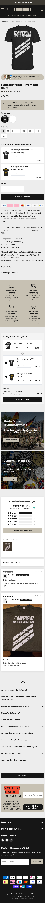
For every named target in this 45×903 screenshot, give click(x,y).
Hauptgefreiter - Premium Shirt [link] (25, 343)
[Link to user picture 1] (22, 630)
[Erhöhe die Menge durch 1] (21, 189)
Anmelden (36, 861)
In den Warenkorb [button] (22, 399)
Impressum (39, 894)
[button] (12, 160)
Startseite (4, 21)
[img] (8, 572)
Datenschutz (23, 894)
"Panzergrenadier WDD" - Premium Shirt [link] (22, 151)
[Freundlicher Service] (11, 314)
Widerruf (14, 894)
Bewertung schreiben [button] (22, 530)
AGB (31, 894)
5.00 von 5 (28, 506)
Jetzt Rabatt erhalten (32, 807)
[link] (6, 155)
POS (13, 899)
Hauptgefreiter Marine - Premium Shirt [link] (21, 168)
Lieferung (5, 894)
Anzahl (3, 184)
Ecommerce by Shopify (25, 899)
